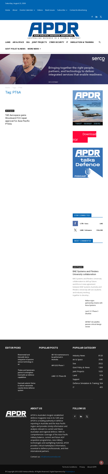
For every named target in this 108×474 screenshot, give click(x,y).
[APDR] (54, 29)
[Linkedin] (96, 16)
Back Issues (50, 10)
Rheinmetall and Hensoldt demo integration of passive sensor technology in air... (26, 359)
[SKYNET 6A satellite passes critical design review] (78, 324)
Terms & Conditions (69, 467)
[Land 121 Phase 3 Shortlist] (78, 313)
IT (67, 42)
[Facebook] (92, 16)
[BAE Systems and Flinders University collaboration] (88, 257)
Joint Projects (39, 42)
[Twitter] (101, 16)
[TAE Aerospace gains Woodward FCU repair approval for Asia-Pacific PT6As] (20, 104)
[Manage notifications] (101, 463)
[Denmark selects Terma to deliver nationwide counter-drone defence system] (10, 385)
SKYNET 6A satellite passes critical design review (93, 324)
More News (33, 48)
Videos (40, 10)
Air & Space (18, 42)
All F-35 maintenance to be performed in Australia (60, 357)
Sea (28, 42)
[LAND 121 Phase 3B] (44, 378)
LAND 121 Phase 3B (58, 376)
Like (101, 224)
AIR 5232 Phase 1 (57, 365)
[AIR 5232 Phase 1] (44, 368)
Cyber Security (56, 42)
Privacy (82, 467)
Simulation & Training (82, 42)
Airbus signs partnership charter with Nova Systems (93, 303)
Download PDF (84, 137)
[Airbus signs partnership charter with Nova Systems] (78, 303)
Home (7, 10)
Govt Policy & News (15, 48)
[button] (99, 42)
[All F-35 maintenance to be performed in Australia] (44, 357)
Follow (100, 230)
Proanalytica (70, 471)
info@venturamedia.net (51, 456)
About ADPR (91, 467)
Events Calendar (26, 10)
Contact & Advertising (78, 10)
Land (7, 42)
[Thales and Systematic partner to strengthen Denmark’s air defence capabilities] (10, 372)
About (15, 10)
